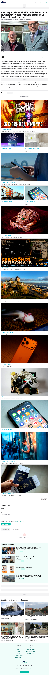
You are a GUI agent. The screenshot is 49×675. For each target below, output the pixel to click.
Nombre (3, 508)
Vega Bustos (32, 640)
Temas (18, 653)
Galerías (18, 647)
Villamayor (9, 92)
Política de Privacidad (30, 651)
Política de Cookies (30, 653)
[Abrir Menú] (46, 2)
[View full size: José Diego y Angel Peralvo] (24, 36)
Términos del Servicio (30, 649)
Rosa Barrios (8, 618)
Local (22, 551)
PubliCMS (31, 668)
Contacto (30, 647)
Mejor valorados (16, 529)
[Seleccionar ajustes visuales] (43, 2)
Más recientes (6, 529)
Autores (18, 651)
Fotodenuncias (18, 657)
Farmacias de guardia (18, 655)
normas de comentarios (19, 521)
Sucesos (23, 569)
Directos (18, 649)
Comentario (4, 512)
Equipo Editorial (8, 640)
